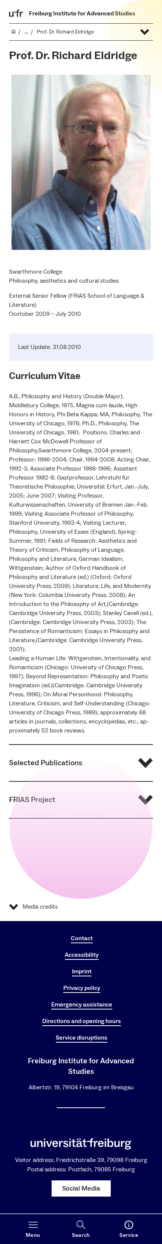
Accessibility (82, 955)
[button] (81, 763)
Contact (82, 938)
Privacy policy (81, 988)
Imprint (82, 971)
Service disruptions (81, 1037)
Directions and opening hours (81, 1021)
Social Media (81, 1188)
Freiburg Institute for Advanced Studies (82, 13)
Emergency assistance (81, 1004)
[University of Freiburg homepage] (16, 13)
